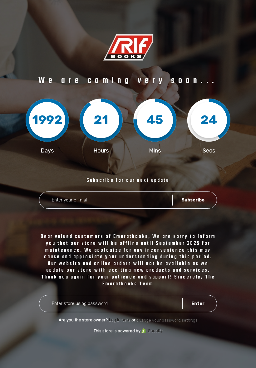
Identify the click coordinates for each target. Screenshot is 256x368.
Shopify (155, 330)
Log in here (119, 319)
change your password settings (167, 319)
